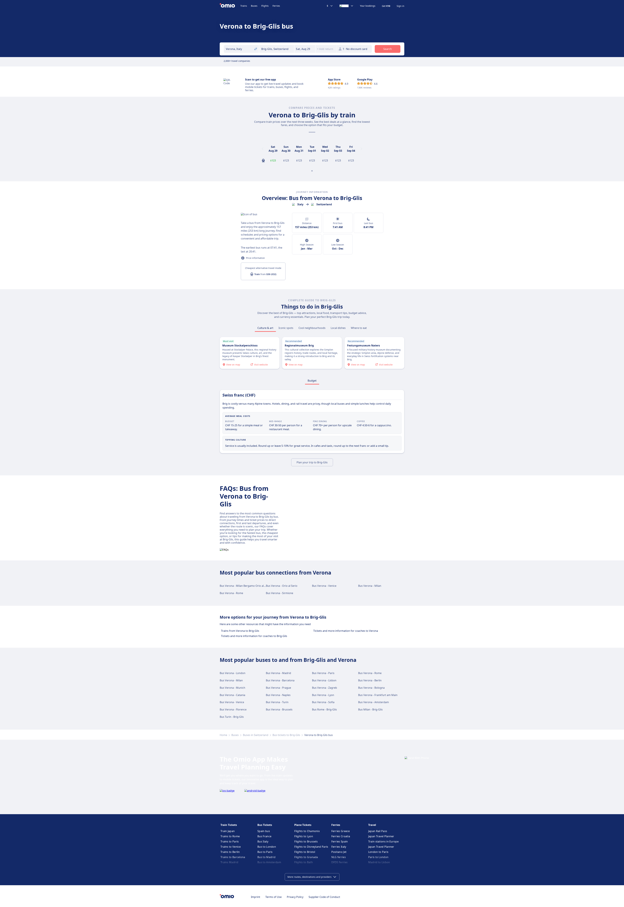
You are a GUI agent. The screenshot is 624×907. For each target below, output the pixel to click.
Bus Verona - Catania (232, 695)
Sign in (400, 6)
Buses (254, 5)
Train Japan (228, 831)
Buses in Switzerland (255, 735)
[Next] (361, 148)
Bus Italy (262, 841)
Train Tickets (229, 825)
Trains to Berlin (230, 852)
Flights (265, 5)
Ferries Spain (339, 841)
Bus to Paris (265, 852)
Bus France (264, 836)
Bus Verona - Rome (231, 593)
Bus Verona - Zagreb (324, 687)
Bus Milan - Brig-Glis (370, 709)
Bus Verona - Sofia (323, 702)
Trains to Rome (230, 836)
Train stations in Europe (383, 841)
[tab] (265, 328)
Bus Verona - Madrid (278, 673)
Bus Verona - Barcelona (280, 680)
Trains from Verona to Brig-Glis (240, 631)
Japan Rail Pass (377, 831)
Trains (243, 5)
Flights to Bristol (304, 852)
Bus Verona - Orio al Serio (281, 586)
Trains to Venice (231, 846)
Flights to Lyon (303, 836)
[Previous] (262, 148)
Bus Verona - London (232, 673)
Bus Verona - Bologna (371, 687)
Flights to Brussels (306, 841)
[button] (304, 49)
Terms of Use (273, 897)
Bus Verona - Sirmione (279, 593)
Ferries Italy (338, 846)
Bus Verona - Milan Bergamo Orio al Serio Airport (250, 586)
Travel (372, 825)
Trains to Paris (230, 841)
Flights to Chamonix (307, 831)
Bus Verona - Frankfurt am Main (377, 695)
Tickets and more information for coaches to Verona (345, 631)
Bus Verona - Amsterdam (373, 702)
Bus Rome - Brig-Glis (324, 709)
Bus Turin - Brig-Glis (232, 717)
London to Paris (378, 852)
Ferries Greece (340, 831)
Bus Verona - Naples (278, 695)
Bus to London (266, 846)
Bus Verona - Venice (324, 586)
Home (223, 735)
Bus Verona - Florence (233, 709)
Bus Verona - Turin (277, 702)
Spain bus (263, 831)
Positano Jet (339, 852)
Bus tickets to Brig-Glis (286, 735)
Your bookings (367, 6)
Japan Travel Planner (381, 836)
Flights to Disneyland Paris (311, 846)
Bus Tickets (264, 825)
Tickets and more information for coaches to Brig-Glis (254, 636)
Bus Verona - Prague (278, 687)
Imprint (255, 897)
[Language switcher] (346, 6)
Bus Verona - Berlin (370, 680)
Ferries (276, 5)
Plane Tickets (302, 825)
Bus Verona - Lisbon (324, 680)
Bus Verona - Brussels (279, 709)
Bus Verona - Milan (369, 586)
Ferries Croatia (340, 836)
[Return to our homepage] (230, 5)
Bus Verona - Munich (232, 687)
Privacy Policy (295, 897)
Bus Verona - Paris (323, 673)
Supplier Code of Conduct (324, 897)
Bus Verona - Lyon (323, 695)
